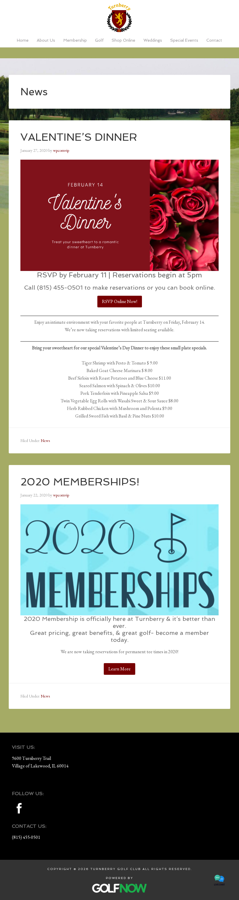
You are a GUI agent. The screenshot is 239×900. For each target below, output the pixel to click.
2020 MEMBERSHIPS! (79, 481)
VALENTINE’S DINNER (78, 137)
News (45, 440)
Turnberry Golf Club (119, 17)
